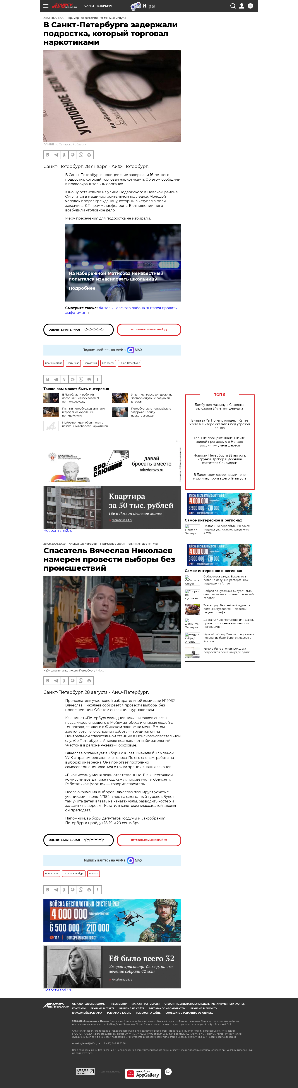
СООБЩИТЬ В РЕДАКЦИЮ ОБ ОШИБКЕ (189, 1012)
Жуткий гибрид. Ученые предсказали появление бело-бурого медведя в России (229, 638)
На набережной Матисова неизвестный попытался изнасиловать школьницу (116, 276)
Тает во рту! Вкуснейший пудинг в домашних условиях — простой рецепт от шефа (227, 609)
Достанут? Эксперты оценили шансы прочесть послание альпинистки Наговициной (229, 623)
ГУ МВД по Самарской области (64, 144)
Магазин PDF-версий (145, 1004)
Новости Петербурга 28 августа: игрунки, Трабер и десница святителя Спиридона (220, 459)
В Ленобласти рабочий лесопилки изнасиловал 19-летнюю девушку (81, 398)
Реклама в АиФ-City (203, 1008)
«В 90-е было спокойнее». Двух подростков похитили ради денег (227, 650)
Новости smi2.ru (57, 530)
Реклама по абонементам (167, 1008)
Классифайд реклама (87, 1012)
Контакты (79, 1008)
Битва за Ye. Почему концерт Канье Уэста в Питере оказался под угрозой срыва (219, 424)
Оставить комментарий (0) (149, 329)
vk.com (102, 670)
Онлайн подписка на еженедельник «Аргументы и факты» (204, 1004)
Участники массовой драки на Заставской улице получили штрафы (151, 398)
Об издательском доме (88, 1004)
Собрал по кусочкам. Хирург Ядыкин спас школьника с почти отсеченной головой (229, 594)
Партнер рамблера (109, 1071)
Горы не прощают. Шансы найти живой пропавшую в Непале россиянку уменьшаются (219, 441)
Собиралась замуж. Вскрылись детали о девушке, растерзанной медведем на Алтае (226, 580)
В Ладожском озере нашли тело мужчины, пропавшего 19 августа (220, 476)
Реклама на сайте (131, 1008)
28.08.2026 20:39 (54, 543)
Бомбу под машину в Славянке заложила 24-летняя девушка (220, 406)
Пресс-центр (118, 1004)
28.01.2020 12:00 (53, 17)
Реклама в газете (102, 1008)
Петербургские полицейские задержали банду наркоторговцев (151, 412)
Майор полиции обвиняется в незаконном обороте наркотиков (85, 424)
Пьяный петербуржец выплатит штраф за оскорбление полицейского (83, 412)
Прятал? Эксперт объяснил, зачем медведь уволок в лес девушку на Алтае (227, 529)
